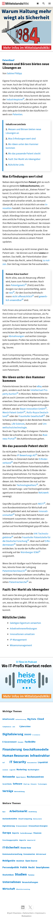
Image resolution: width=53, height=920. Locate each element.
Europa (6, 833)
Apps (4, 812)
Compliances (6, 727)
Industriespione (14, 99)
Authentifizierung (21, 719)
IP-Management (18, 640)
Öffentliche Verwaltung (23, 889)
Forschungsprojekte (10, 840)
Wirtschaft (8, 889)
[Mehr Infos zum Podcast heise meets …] (26, 679)
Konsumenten (32, 763)
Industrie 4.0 (31, 840)
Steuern (34, 784)
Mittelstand (41, 854)
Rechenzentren (35, 777)
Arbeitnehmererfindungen (23, 628)
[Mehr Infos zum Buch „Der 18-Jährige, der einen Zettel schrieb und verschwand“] (26, 29)
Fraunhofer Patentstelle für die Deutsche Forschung (26, 539)
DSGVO (27, 734)
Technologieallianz (26, 485)
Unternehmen (11, 882)
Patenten (17, 114)
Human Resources (15, 755)
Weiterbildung (19, 792)
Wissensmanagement (21, 645)
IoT (3, 762)
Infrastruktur (40, 755)
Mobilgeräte (8, 860)
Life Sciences (18, 424)
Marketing (22, 769)
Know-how (26, 847)
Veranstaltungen (30, 882)
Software (17, 783)
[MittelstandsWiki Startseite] (14, 3)
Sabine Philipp (14, 73)
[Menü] (50, 3)
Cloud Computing (25, 819)
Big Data (31, 719)
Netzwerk (43, 492)
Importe (22, 840)
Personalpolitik (10, 867)
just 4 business (15, 913)
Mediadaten (26, 916)
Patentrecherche (18, 582)
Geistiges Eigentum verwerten (25, 623)
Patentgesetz (18, 285)
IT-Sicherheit (10, 847)
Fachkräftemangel (26, 833)
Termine (31, 875)
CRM (13, 727)
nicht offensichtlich (22, 296)
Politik (23, 867)
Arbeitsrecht (8, 719)
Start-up (26, 784)
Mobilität (20, 861)
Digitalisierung (12, 734)
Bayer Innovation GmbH (32, 409)
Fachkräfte (30, 741)
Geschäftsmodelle (36, 749)
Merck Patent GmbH (13, 412)
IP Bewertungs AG (26, 455)
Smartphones (42, 867)
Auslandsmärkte (9, 818)
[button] (44, 3)
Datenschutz (37, 819)
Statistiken (8, 874)
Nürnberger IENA (30, 552)
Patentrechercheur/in (13, 571)
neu (11, 292)
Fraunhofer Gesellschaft (31, 416)
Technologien (42, 784)
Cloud (40, 719)
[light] (38, 3)
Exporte (15, 833)
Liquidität (43, 762)
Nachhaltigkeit (33, 770)
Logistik (12, 770)
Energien (20, 742)
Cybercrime (25, 726)
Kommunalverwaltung (12, 854)
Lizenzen (5, 770)
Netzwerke (8, 777)
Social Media (7, 784)
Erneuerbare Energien (38, 826)
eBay (39, 386)
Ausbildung (32, 812)
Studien (21, 874)
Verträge (7, 791)
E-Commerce (36, 735)
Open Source (21, 777)
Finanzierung (12, 749)
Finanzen (37, 833)
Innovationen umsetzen (22, 634)
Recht (31, 867)
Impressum (40, 913)
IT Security (17, 761)
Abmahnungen (16, 336)
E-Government (9, 741)
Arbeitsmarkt (18, 811)
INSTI (41, 504)
